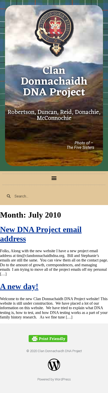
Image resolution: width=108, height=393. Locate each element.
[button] (54, 178)
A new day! (19, 286)
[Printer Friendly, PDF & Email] (48, 341)
